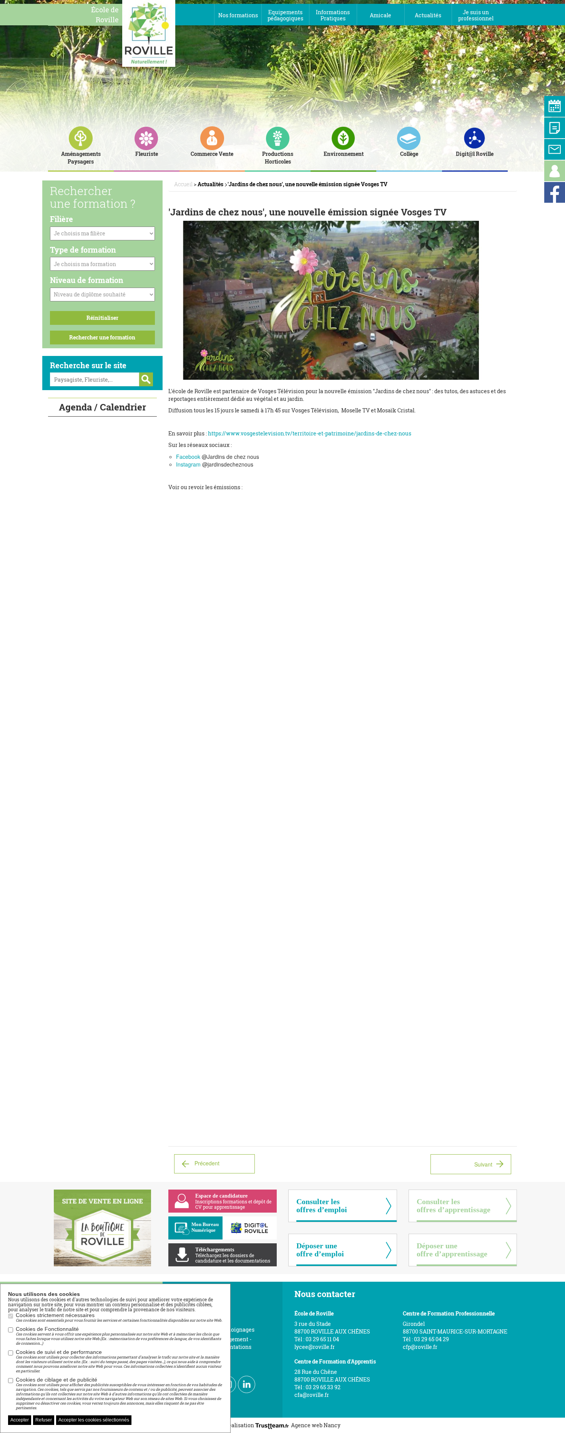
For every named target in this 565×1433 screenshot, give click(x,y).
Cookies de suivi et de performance (118, 1361)
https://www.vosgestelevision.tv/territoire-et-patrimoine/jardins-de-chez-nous (309, 433)
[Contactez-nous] (554, 149)
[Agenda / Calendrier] (554, 106)
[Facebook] (554, 192)
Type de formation (83, 250)
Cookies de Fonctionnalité (118, 1336)
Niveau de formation (86, 280)
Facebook (188, 456)
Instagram (188, 464)
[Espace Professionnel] (554, 171)
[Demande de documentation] (554, 127)
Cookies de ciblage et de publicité (119, 1393)
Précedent (206, 1163)
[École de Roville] (148, 32)
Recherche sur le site (88, 365)
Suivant (483, 1164)
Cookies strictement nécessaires (119, 1317)
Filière (61, 219)
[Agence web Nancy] (273, 1425)
